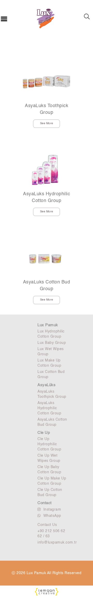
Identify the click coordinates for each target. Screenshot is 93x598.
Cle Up (43, 433)
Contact (44, 503)
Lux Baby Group (51, 343)
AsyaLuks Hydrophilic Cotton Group (46, 197)
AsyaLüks (46, 385)
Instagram (52, 509)
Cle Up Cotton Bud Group (49, 492)
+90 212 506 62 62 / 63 (51, 533)
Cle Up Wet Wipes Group (48, 458)
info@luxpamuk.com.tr (52, 542)
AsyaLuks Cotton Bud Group (46, 285)
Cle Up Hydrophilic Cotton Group (49, 444)
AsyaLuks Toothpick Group (46, 109)
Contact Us (47, 525)
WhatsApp (52, 516)
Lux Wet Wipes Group (50, 351)
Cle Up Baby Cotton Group (49, 469)
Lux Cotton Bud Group (51, 374)
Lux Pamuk (47, 325)
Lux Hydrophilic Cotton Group (51, 334)
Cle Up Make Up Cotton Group (51, 481)
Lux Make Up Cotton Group (49, 363)
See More (46, 123)
